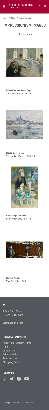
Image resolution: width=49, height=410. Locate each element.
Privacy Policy (11, 354)
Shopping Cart (10, 362)
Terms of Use (10, 358)
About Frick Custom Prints (17, 342)
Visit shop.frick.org (13, 322)
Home (5, 18)
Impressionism (25, 18)
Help (5, 346)
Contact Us (9, 350)
